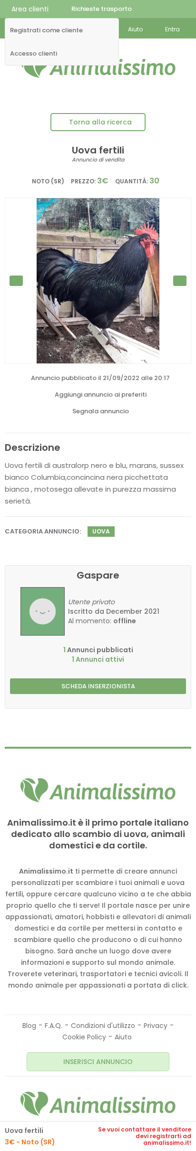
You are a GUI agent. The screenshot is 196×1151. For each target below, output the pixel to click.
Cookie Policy (84, 1037)
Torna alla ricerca (100, 122)
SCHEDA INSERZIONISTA (98, 686)
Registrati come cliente (46, 30)
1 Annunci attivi (98, 659)
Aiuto (123, 1037)
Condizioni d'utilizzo (103, 1025)
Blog (29, 1025)
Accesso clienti (33, 53)
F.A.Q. (53, 1025)
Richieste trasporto (101, 8)
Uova (101, 531)
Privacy (155, 1025)
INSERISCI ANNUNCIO (98, 1061)
